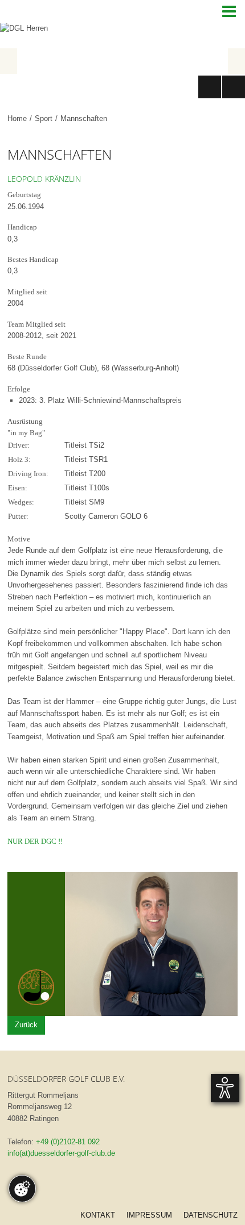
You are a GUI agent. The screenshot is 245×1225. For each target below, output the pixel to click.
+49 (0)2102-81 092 (68, 1142)
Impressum (149, 1215)
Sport (43, 118)
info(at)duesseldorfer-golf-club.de (61, 1153)
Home (17, 118)
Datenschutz (210, 1215)
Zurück (26, 1024)
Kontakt (97, 1215)
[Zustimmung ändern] (22, 1188)
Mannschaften (83, 118)
